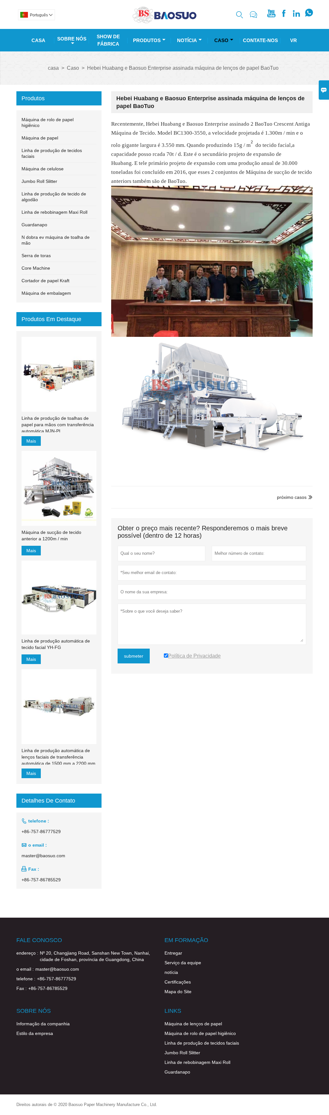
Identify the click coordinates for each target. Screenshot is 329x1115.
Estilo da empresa (34, 1033)
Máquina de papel (40, 137)
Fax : (21, 988)
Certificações (177, 982)
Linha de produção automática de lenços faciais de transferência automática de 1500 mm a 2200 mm (58, 757)
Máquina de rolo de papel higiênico (200, 1033)
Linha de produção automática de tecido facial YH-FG (56, 644)
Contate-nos (260, 40)
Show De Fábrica (108, 40)
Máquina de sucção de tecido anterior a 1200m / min (51, 535)
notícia (171, 972)
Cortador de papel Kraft (45, 280)
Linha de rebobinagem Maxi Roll (54, 212)
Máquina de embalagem (46, 293)
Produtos (147, 40)
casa (53, 68)
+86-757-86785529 (41, 879)
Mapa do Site (177, 991)
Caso (221, 40)
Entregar (173, 953)
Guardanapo (34, 224)
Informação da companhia (43, 1023)
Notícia (187, 40)
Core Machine (36, 268)
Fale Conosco (39, 940)
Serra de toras (36, 255)
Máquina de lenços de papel (193, 1023)
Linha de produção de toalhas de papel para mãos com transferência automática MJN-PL (58, 425)
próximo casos (292, 497)
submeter (133, 656)
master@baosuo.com (43, 855)
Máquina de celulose (43, 168)
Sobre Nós (71, 38)
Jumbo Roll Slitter (39, 181)
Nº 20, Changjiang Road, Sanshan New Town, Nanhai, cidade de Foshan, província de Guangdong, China (95, 956)
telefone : (25, 978)
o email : (25, 969)
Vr (293, 40)
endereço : (27, 953)
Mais (31, 441)
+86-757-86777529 (41, 831)
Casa (38, 40)
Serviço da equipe (182, 962)
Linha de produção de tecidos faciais (201, 1043)
